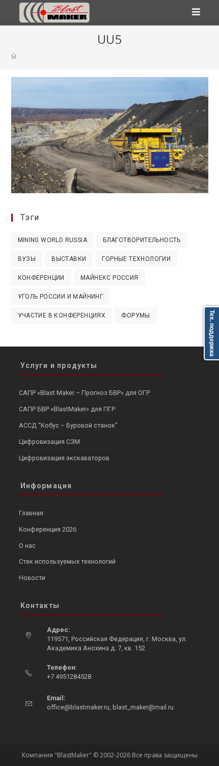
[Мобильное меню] (196, 12)
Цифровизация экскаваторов (64, 458)
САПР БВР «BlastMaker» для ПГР (67, 409)
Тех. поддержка (211, 333)
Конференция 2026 (47, 529)
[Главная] (13, 56)
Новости (32, 578)
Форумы (135, 315)
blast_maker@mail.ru (143, 707)
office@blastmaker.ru (78, 707)
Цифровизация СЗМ (49, 441)
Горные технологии (136, 258)
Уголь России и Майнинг (60, 296)
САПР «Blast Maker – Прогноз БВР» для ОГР (84, 393)
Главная (31, 513)
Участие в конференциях (62, 315)
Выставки (68, 258)
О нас (27, 545)
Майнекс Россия (109, 277)
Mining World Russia (53, 240)
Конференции (41, 277)
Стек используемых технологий (67, 561)
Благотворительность (142, 240)
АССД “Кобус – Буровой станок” (68, 425)
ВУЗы (27, 258)
